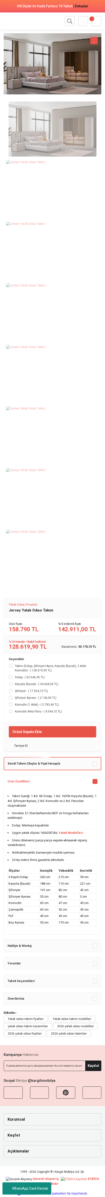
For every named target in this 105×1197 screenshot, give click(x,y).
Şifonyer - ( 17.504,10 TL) (31, 691)
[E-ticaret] (52, 1193)
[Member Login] (83, 21)
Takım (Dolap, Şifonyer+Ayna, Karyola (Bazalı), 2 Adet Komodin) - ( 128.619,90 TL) (50, 668)
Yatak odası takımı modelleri (72, 1019)
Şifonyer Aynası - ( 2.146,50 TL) (35, 698)
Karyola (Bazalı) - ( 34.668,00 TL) (36, 684)
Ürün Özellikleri (19, 781)
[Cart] (96, 21)
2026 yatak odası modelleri (75, 1026)
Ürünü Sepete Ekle (27, 732)
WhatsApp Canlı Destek (30, 1188)
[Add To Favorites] (94, 40)
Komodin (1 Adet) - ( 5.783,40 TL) (37, 704)
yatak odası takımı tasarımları (28, 1026)
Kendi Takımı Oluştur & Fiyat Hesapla (34, 763)
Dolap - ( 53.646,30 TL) (30, 677)
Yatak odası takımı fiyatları (25, 1019)
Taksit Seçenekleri (21, 981)
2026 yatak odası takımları (69, 1033)
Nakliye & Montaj (20, 946)
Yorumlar (14, 963)
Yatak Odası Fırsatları (23, 604)
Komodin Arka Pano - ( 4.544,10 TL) (38, 711)
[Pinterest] (65, 1092)
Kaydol (93, 1066)
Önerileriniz (16, 998)
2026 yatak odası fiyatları (25, 1033)
